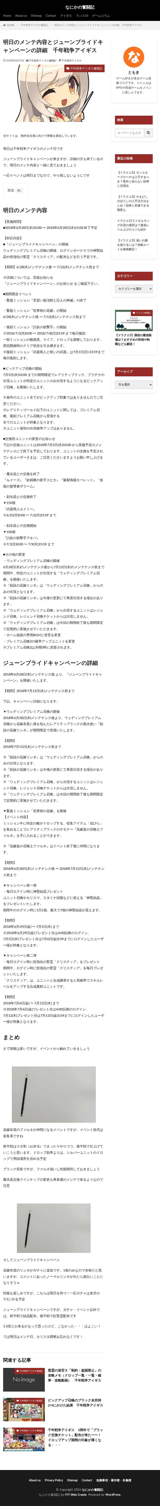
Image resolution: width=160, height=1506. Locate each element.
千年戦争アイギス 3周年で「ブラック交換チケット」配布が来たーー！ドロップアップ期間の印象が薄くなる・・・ (75, 1437)
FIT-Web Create (76, 1494)
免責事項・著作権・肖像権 (113, 1480)
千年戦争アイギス (72, 60)
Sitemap (36, 15)
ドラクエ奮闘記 (143, 313)
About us (21, 15)
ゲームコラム (101, 15)
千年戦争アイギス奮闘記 (34, 25)
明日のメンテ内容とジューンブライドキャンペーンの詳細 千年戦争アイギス (98, 25)
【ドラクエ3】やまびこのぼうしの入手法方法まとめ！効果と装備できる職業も (133, 203)
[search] (148, 133)
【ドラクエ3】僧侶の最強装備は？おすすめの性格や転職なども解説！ (133, 340)
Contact (51, 15)
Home (7, 15)
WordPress (113, 1494)
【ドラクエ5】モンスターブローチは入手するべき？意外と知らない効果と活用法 (133, 179)
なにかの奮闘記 (80, 7)
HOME (10, 25)
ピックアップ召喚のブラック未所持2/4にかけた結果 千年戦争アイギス (75, 1403)
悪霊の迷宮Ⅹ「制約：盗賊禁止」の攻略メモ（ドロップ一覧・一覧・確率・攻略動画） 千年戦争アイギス (74, 1375)
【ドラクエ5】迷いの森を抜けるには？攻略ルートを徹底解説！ (133, 245)
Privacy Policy (54, 1480)
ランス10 (82, 15)
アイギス (66, 15)
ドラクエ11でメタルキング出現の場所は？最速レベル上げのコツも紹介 (133, 225)
